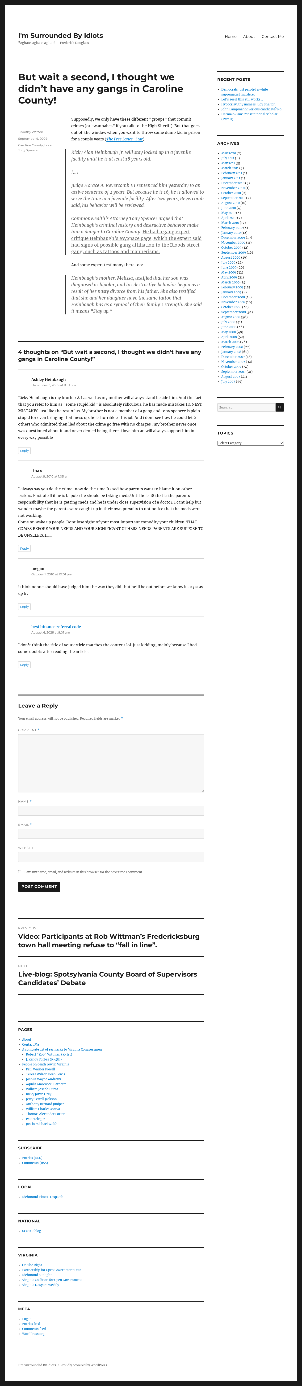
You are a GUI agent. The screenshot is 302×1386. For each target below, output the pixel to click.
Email (25, 825)
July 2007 (228, 382)
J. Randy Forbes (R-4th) (44, 1059)
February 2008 (232, 347)
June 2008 (228, 327)
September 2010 (233, 198)
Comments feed (34, 1329)
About (249, 36)
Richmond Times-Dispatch (42, 1197)
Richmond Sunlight (37, 1275)
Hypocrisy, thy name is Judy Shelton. (248, 104)
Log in (27, 1319)
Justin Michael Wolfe (41, 1124)
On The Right (32, 1265)
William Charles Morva (43, 1109)
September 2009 (233, 253)
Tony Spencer (28, 150)
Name (25, 801)
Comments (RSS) (35, 1163)
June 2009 (229, 267)
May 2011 (228, 163)
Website (26, 848)
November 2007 (233, 362)
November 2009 (233, 243)
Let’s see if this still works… (242, 99)
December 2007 (233, 357)
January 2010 (231, 233)
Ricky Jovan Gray (38, 1094)
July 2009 (228, 263)
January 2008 (231, 352)
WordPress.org (33, 1334)
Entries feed (31, 1324)
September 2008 (233, 312)
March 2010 (230, 223)
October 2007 (231, 367)
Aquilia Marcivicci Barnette (46, 1084)
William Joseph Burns (42, 1089)
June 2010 (228, 208)
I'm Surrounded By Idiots (60, 35)
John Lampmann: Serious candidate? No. (251, 109)
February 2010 (232, 228)
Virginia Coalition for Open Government (52, 1280)
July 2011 (227, 158)
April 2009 (229, 277)
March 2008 (230, 342)
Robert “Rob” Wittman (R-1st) (49, 1054)
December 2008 (233, 297)
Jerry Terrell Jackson (41, 1099)
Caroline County (30, 145)
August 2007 (230, 377)
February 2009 (232, 287)
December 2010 (232, 183)
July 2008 (228, 322)
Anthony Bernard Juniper (45, 1104)
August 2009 (230, 258)
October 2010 (231, 193)
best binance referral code (56, 626)
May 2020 (228, 153)
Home (231, 36)
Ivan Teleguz (35, 1119)
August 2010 (230, 203)
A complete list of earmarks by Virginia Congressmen (62, 1049)
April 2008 (229, 337)
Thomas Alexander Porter (45, 1114)
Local (48, 145)
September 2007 (233, 372)
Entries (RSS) (32, 1158)
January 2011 (230, 178)
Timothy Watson (30, 132)
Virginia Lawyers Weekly (40, 1285)
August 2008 (230, 317)
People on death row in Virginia (45, 1064)
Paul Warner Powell (40, 1069)
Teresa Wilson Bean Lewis (45, 1074)
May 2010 (228, 213)
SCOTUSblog (31, 1231)
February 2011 (231, 173)
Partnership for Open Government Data (51, 1270)
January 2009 (231, 292)
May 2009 (228, 272)
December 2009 (233, 238)
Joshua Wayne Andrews (43, 1079)
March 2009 (230, 282)
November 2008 (233, 302)
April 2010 (228, 218)
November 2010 (233, 188)
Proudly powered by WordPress (83, 1365)
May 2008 (228, 332)
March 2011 (230, 168)
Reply (24, 450)
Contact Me (273, 36)
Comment (29, 730)
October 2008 (231, 307)
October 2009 (231, 248)
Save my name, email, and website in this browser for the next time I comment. (84, 872)
